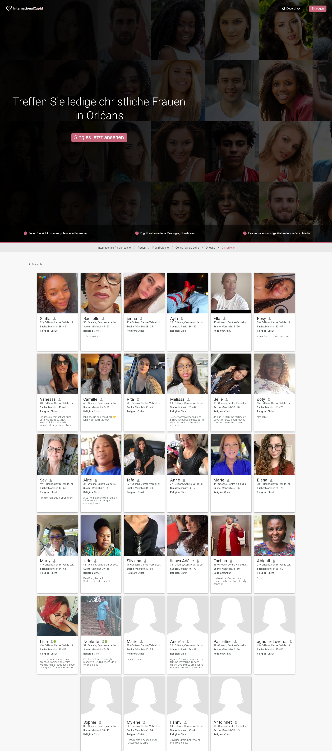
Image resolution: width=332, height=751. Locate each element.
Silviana (134, 560)
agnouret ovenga (272, 641)
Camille (90, 399)
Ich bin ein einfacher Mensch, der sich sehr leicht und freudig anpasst (230, 581)
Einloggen (318, 8)
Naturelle (261, 417)
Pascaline (223, 641)
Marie (219, 480)
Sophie (89, 722)
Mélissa (177, 399)
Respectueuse (134, 659)
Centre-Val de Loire (187, 247)
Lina (44, 641)
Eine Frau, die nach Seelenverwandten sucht (96, 580)
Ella (217, 318)
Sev (43, 480)
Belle (218, 399)
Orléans (210, 247)
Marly (45, 560)
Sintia (45, 318)
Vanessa (48, 399)
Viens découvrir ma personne (273, 336)
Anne (175, 480)
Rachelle (91, 318)
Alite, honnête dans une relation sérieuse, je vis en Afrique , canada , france (100, 500)
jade (87, 560)
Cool (259, 578)
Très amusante (91, 336)
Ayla (174, 318)
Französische (160, 247)
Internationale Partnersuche (114, 247)
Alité (87, 480)
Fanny (175, 722)
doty (261, 399)
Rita (130, 399)
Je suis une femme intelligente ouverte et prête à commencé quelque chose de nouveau (230, 420)
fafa (130, 480)
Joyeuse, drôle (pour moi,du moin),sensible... (185, 741)
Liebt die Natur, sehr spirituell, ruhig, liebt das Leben (142, 741)
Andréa (177, 641)
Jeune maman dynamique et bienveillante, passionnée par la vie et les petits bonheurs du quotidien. (187, 421)
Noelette (91, 641)
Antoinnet (223, 722)
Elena (262, 480)
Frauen (141, 247)
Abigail (263, 560)
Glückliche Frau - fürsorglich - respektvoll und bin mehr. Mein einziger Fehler (99, 662)
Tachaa (220, 560)
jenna (132, 318)
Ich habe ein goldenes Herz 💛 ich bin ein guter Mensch (99, 418)
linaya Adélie (182, 560)
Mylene (133, 722)
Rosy (261, 318)
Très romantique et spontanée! (56, 497)
